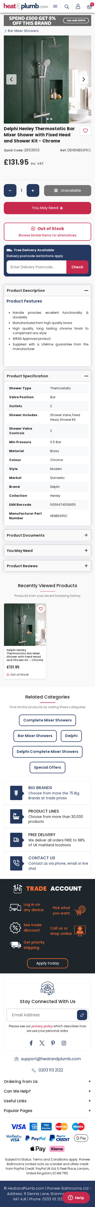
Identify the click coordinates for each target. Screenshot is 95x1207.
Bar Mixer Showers (23, 30)
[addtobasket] (67, 190)
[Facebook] (31, 1043)
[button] (78, 6)
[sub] (10, 190)
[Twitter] (42, 1043)
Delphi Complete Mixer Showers (47, 751)
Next (84, 79)
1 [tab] (44, 118)
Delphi (71, 735)
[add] (33, 190)
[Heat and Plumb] (26, 6)
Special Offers (47, 767)
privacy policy (42, 1026)
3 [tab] (51, 119)
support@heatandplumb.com (51, 1059)
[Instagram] (64, 1043)
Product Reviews (22, 566)
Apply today (47, 963)
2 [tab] (48, 119)
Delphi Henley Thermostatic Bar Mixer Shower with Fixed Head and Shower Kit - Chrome (25, 655)
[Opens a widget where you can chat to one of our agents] (76, 1198)
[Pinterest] (53, 1043)
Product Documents (26, 535)
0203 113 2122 (51, 1070)
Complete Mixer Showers (47, 720)
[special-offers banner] (47, 20)
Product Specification (27, 376)
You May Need (45, 207)
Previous (11, 79)
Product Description (26, 290)
